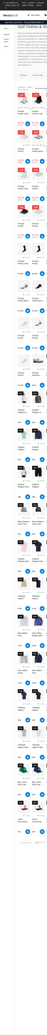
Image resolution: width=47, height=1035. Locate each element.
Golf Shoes (25, 75)
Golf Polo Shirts (39, 75)
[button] (7, 28)
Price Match (24, 4)
